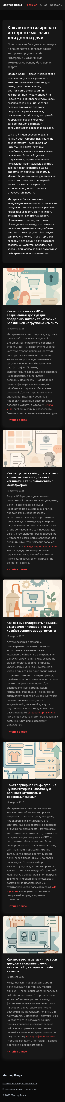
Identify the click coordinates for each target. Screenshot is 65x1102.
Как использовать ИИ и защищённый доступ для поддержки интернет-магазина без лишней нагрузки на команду (32, 317)
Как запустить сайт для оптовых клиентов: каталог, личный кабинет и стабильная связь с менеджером (32, 479)
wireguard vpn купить (41, 712)
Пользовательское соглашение (20, 1089)
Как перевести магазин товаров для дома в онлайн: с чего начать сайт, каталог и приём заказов (32, 965)
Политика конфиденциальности (20, 1083)
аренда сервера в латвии (40, 546)
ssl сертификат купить (40, 1036)
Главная (32, 4)
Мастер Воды (12, 5)
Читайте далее (17, 419)
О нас (43, 4)
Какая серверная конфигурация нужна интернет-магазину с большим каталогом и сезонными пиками (31, 791)
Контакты (56, 4)
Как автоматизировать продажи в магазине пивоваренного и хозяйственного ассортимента (32, 627)
